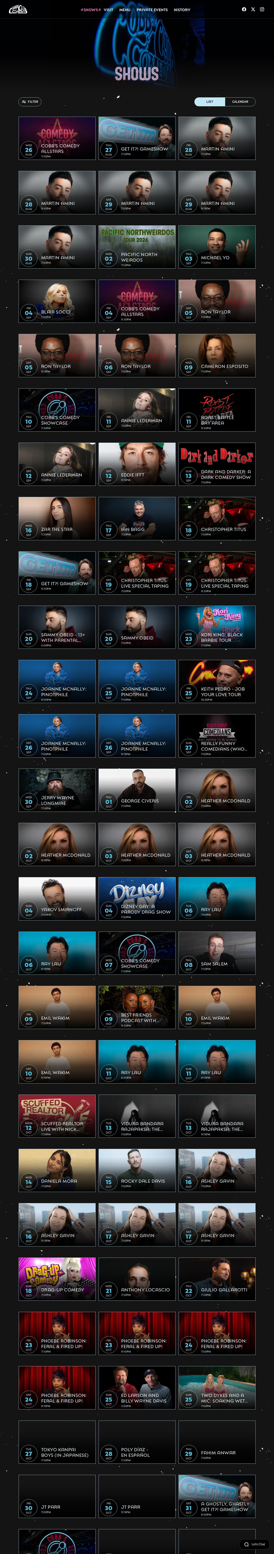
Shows (91, 9)
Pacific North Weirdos (139, 256)
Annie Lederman (141, 420)
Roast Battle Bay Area (217, 419)
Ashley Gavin (218, 1180)
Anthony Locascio (145, 1289)
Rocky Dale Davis (143, 1180)
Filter (33, 102)
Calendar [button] (240, 102)
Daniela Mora (59, 1180)
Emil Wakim (55, 1017)
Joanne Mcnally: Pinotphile (63, 691)
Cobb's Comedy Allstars (60, 148)
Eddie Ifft (132, 474)
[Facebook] (244, 9)
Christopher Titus (223, 529)
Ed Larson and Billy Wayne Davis (144, 1397)
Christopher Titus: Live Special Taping (145, 582)
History (182, 9)
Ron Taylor (216, 311)
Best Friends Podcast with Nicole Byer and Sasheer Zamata (142, 1017)
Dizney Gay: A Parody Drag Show (146, 908)
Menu (125, 9)
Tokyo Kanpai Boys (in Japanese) (65, 1452)
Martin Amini (218, 148)
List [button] (209, 102)
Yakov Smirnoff (61, 909)
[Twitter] (253, 9)
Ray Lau (211, 909)
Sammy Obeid (137, 637)
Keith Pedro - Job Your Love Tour (223, 691)
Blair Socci (56, 311)
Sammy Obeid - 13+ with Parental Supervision (63, 637)
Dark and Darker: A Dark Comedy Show (226, 474)
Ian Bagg (133, 529)
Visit (108, 9)
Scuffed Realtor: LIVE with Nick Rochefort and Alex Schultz (63, 1126)
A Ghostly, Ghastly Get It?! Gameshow (225, 1506)
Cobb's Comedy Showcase (60, 419)
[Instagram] (262, 9)
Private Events (152, 9)
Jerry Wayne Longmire (57, 800)
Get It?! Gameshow (144, 148)
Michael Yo (215, 257)
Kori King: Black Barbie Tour (222, 637)
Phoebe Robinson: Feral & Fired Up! (64, 1343)
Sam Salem (214, 963)
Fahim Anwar (218, 1452)
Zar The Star (57, 529)
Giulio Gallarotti (224, 1289)
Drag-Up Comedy (62, 1289)
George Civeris (140, 800)
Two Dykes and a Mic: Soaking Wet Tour (223, 1397)
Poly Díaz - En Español (135, 1452)
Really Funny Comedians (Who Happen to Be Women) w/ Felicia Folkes (224, 745)
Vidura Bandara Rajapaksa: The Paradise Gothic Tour (142, 1126)
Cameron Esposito (225, 366)
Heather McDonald (226, 800)
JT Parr (50, 1506)
